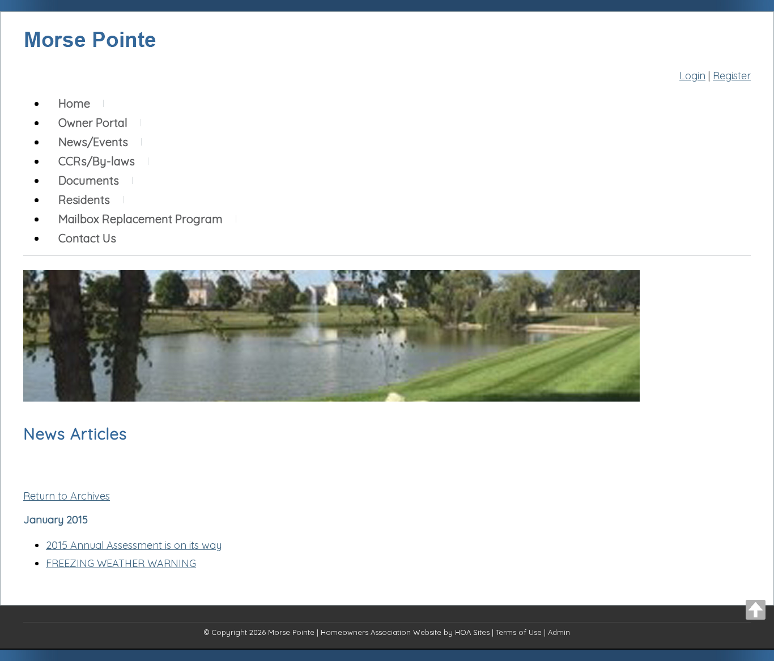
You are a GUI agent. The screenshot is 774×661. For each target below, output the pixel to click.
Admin (559, 632)
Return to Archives (66, 495)
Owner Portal (92, 123)
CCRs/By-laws (96, 161)
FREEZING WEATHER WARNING (121, 563)
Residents (84, 200)
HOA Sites (472, 632)
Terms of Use (519, 632)
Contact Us (87, 238)
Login (692, 75)
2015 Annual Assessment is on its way (134, 545)
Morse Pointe (291, 632)
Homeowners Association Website (381, 632)
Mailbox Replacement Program (140, 219)
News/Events (93, 142)
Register (732, 75)
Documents (88, 180)
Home (74, 103)
